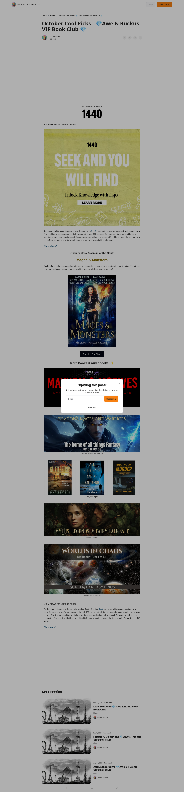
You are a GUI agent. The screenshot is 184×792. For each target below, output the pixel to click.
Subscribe (111, 399)
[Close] (119, 383)
